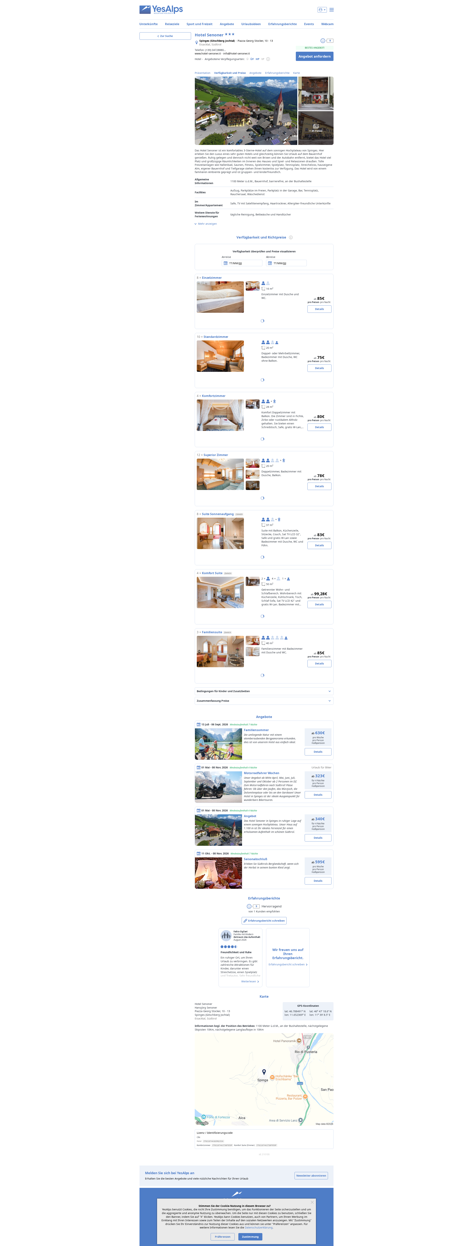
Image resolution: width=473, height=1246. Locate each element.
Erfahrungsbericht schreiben (266, 920)
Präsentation (202, 73)
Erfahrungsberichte (282, 24)
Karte (296, 73)
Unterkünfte (148, 24)
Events (309, 24)
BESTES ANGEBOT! (314, 47)
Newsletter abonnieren (311, 1175)
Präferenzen (222, 1236)
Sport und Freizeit (199, 24)
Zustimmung (250, 1236)
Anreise (226, 257)
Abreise (270, 257)
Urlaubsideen (251, 24)
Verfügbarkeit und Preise (230, 73)
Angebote (227, 24)
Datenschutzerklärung (259, 1227)
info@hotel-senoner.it (236, 53)
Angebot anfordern (315, 56)
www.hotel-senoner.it (208, 53)
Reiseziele (172, 24)
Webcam (327, 24)
